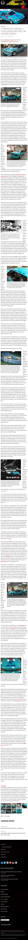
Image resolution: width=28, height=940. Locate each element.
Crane (9, 538)
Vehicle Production (5, 852)
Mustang (12, 820)
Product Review (4, 911)
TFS (16, 536)
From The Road (4, 901)
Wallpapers (3, 854)
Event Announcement (5, 896)
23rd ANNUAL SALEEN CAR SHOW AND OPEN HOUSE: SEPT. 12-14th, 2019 (13, 833)
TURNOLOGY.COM (13, 41)
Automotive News (4, 889)
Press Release (4, 909)
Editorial (2, 891)
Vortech (8, 554)
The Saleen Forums (6, 924)
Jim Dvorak (11, 36)
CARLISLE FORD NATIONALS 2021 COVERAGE (11, 871)
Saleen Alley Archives (6, 846)
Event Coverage (4, 899)
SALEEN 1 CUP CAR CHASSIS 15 (8, 875)
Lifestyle (3, 26)
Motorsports (5, 820)
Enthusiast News (4, 894)
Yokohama (12, 628)
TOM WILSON (6, 39)
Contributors (4, 857)
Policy (20, 931)
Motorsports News (5, 906)
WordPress (15, 938)
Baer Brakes (3, 561)
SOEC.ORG (3, 938)
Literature (3, 849)
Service (23, 931)
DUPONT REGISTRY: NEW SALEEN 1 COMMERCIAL (12, 827)
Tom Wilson (3, 786)
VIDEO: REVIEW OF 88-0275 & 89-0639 (9, 879)
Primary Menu (26, 7)
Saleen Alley (3, 844)
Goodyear (21, 625)
